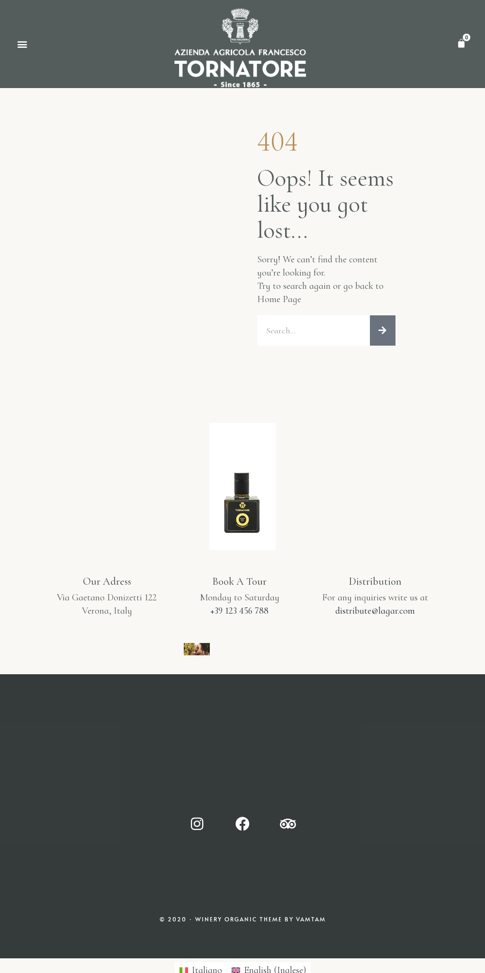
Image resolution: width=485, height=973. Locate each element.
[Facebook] (242, 823)
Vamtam (311, 919)
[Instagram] (197, 823)
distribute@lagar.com (375, 610)
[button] (22, 44)
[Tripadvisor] (288, 823)
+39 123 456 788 (239, 610)
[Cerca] (382, 330)
